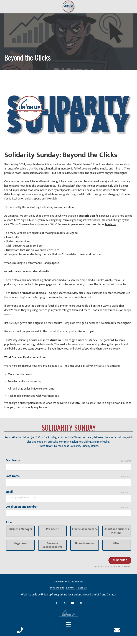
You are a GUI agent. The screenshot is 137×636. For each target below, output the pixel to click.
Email (9, 492)
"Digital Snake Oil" (84, 164)
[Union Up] (68, 613)
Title (9, 522)
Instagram (80, 603)
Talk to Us (81, 588)
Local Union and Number (21, 507)
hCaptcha (124, 567)
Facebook (56, 603)
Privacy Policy (57, 588)
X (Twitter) (64, 603)
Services (70, 588)
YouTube (72, 603)
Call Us (20, 630)
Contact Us (117, 630)
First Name (13, 460)
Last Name (13, 476)
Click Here (45, 446)
